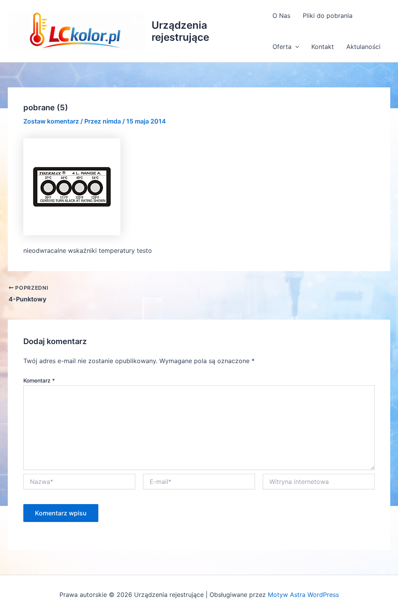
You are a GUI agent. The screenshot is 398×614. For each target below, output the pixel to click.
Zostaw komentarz (51, 121)
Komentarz (39, 380)
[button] (295, 46)
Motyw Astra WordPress (303, 594)
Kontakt (322, 46)
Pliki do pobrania (328, 15)
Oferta (282, 46)
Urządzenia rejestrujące (180, 31)
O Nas (281, 15)
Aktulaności (363, 46)
